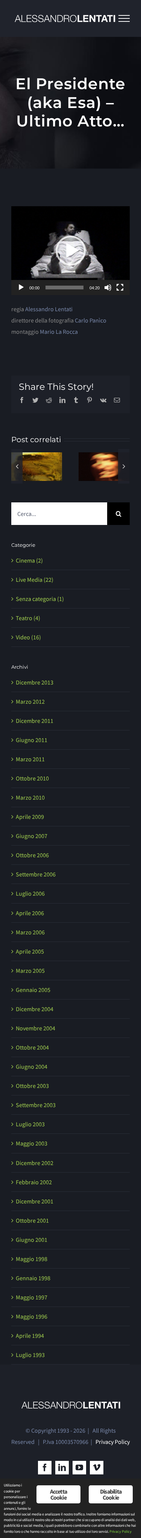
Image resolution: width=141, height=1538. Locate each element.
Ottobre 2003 (32, 1107)
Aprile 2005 (30, 973)
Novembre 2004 (35, 1049)
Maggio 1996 (31, 1338)
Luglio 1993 (30, 1376)
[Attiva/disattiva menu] (124, 18)
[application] (70, 250)
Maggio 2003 (31, 1165)
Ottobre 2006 (32, 877)
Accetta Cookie (58, 1494)
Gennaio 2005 (33, 1011)
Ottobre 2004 (32, 1068)
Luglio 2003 (30, 1146)
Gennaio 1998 (33, 1299)
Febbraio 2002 (34, 1203)
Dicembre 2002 (34, 1184)
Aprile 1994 (30, 1357)
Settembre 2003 (36, 1126)
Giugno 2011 (31, 761)
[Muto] (108, 287)
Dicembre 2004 (34, 1030)
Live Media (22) (34, 601)
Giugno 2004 (31, 1088)
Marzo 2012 (30, 723)
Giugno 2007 (31, 857)
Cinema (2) (29, 582)
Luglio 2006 (30, 915)
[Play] (21, 287)
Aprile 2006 (30, 934)
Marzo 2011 (30, 780)
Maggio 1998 (31, 1280)
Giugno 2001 (31, 1261)
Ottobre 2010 (32, 799)
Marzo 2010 (30, 819)
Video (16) (28, 658)
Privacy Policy (113, 1463)
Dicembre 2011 (34, 742)
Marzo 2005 (30, 992)
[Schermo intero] (120, 287)
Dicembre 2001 (34, 1222)
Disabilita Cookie (110, 1494)
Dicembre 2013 (34, 703)
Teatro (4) (28, 639)
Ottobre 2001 (32, 1242)
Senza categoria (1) (40, 620)
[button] (71, 251)
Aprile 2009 (30, 838)
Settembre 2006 (36, 896)
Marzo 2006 (30, 953)
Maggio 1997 (31, 1318)
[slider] (64, 287)
